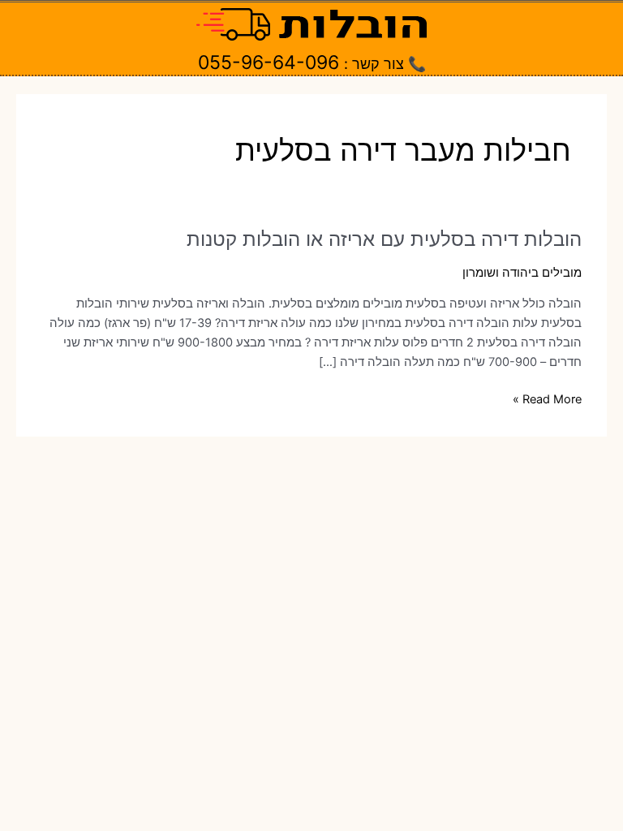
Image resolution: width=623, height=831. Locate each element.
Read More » (547, 400)
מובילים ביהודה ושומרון (522, 272)
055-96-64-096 (268, 62)
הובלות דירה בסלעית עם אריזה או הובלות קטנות (384, 239)
